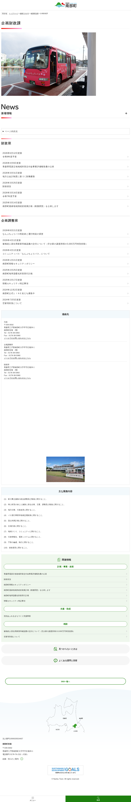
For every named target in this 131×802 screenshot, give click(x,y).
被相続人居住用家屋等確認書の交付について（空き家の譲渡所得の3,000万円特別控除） (45, 244)
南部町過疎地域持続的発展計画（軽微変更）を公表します (30, 206)
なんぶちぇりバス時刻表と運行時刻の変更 (23, 234)
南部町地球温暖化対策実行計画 (18, 273)
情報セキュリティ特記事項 (15, 283)
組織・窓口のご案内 (11, 759)
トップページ (13, 13)
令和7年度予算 (10, 196)
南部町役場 (34, 13)
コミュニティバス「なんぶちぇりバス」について (26, 254)
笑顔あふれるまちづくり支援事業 (17, 616)
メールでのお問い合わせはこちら (17, 338)
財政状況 (7, 186)
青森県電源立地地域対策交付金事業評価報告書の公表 (28, 166)
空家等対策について (12, 303)
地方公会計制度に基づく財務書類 (19, 176)
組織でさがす (24, 13)
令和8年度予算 (10, 157)
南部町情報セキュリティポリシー (19, 264)
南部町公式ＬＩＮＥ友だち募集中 (19, 293)
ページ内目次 (11, 131)
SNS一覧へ (65, 681)
